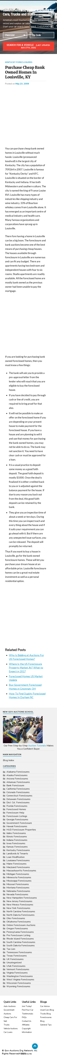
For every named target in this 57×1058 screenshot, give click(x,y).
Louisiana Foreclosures (18, 860)
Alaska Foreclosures (16, 775)
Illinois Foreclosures (16, 836)
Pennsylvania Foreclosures (20, 932)
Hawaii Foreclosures (16, 826)
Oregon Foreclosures (17, 928)
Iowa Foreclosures (15, 843)
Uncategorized (13, 962)
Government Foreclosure (19, 823)
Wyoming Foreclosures (18, 986)
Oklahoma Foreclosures (18, 921)
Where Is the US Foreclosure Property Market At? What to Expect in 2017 (26, 667)
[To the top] (35, 1046)
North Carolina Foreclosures (20, 911)
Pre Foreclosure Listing (18, 935)
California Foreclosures (18, 788)
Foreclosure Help (15, 812)
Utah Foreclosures (15, 966)
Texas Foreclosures (16, 955)
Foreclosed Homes (16, 809)
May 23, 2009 (22, 83)
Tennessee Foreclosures (19, 952)
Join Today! (27, 1006)
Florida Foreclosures (16, 806)
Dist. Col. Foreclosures (18, 802)
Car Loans (8, 1032)
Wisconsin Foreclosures (18, 983)
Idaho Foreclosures (16, 833)
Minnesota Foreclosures (18, 877)
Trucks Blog (45, 1013)
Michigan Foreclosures (17, 874)
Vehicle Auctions (11, 1028)
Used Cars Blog (47, 1010)
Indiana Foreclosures (16, 840)
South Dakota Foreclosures (20, 945)
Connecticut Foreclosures (19, 795)
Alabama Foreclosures (18, 771)
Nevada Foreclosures (17, 894)
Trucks (7, 1025)
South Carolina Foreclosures (20, 942)
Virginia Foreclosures (17, 972)
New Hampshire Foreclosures (21, 897)
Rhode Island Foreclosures (20, 938)
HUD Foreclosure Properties (21, 829)
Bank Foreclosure (15, 785)
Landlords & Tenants (17, 853)
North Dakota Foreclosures (20, 915)
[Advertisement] (28, 117)
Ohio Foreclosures (15, 918)
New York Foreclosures (18, 908)
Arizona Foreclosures (17, 778)
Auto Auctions (10, 1006)
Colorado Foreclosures (18, 792)
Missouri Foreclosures (17, 884)
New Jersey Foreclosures (19, 901)
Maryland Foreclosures (18, 867)
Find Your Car (27, 1010)
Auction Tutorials (37, 745)
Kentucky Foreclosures (18, 62)
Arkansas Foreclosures (18, 782)
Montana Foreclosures (17, 887)
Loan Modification (15, 857)
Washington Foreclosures (19, 976)
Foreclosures (25, 1053)
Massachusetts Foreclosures (21, 870)
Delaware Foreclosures (18, 799)
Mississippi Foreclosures (18, 880)
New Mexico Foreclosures (19, 904)
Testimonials (27, 1013)
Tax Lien (10, 949)
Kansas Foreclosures (17, 846)
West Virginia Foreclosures (20, 979)
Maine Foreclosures (16, 863)
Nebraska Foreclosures (18, 891)
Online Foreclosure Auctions (20, 925)
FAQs (24, 1017)
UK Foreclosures (15, 959)
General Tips (46, 1025)
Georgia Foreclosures (17, 819)
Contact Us (26, 1021)
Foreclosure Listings (16, 816)
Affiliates (26, 1025)
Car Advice (45, 1006)
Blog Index (8, 760)
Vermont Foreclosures (17, 969)
